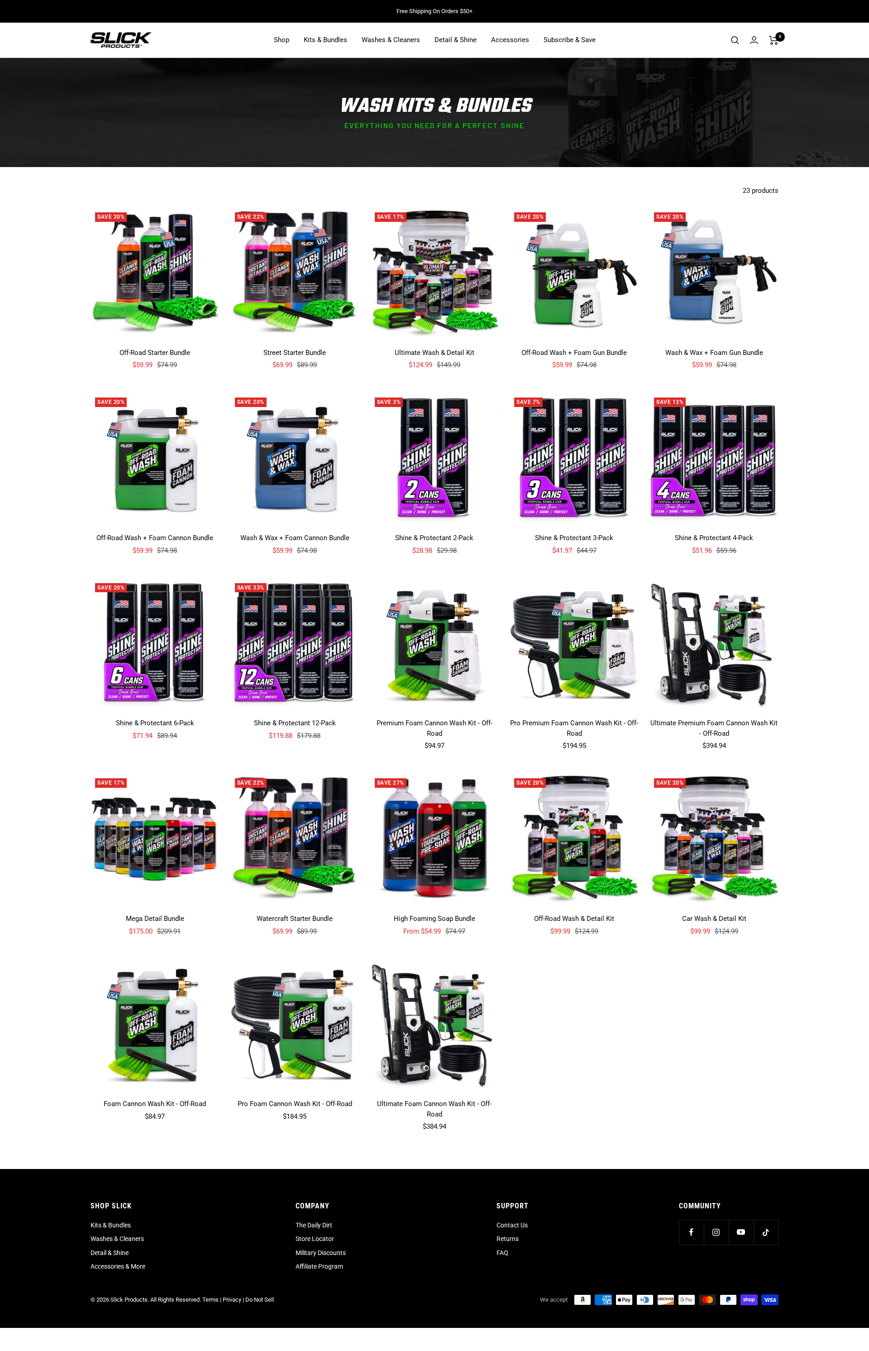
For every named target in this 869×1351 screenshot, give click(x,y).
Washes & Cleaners (391, 40)
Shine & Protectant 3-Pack (574, 538)
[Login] (754, 40)
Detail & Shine (455, 40)
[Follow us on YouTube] (741, 1232)
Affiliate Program (319, 1266)
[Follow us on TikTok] (766, 1232)
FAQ (502, 1252)
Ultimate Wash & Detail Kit (434, 353)
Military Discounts (321, 1252)
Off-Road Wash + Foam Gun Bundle (574, 353)
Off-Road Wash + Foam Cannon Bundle (154, 538)
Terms (210, 1299)
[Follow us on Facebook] (691, 1232)
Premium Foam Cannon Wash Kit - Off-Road (434, 728)
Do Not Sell (259, 1299)
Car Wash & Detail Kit (714, 919)
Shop (281, 40)
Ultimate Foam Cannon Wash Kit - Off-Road (434, 1109)
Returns (508, 1238)
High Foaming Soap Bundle (434, 919)
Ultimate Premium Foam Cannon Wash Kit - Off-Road (714, 728)
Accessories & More (118, 1266)
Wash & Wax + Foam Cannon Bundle (294, 538)
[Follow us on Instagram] (716, 1232)
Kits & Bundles (325, 40)
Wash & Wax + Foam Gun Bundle (714, 353)
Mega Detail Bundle (155, 919)
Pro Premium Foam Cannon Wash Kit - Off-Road (574, 728)
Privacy (232, 1299)
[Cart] (773, 40)
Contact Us (512, 1225)
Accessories (510, 40)
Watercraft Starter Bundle (295, 919)
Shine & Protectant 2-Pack (434, 538)
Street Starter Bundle (294, 353)
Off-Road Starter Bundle (154, 353)
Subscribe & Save (570, 40)
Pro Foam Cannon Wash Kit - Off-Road (295, 1104)
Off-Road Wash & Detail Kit (574, 919)
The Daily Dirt (314, 1225)
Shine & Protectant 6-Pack (155, 723)
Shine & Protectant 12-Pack (295, 723)
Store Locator (315, 1238)
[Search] (735, 40)
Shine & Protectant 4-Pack (714, 538)
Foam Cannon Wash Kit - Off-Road (155, 1104)
